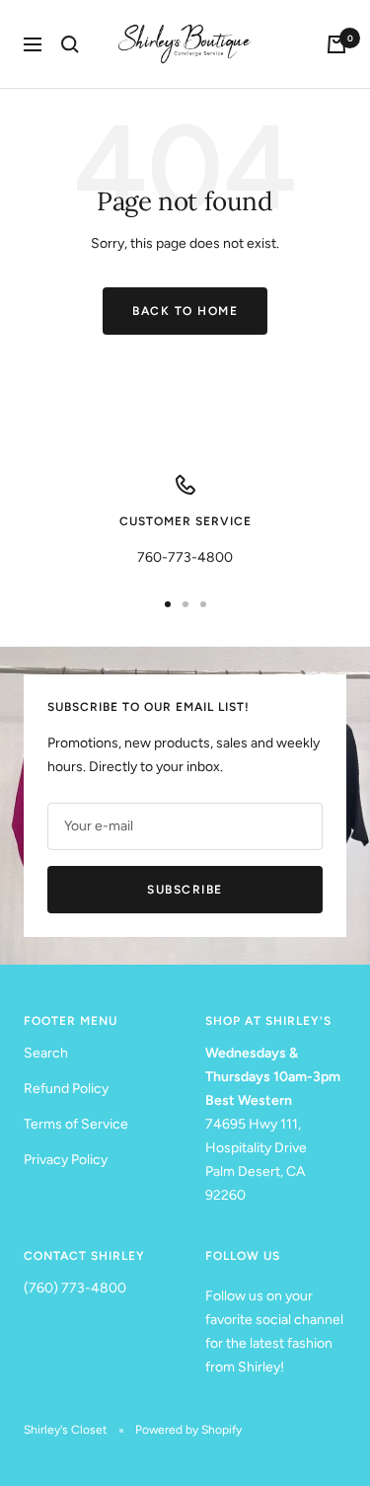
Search (46, 1053)
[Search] (70, 44)
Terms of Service (76, 1124)
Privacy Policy (66, 1159)
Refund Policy (66, 1088)
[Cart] (336, 44)
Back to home (185, 311)
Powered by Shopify (188, 1430)
